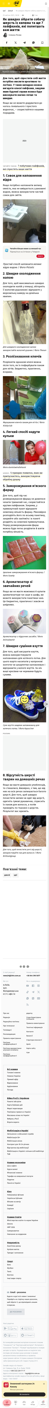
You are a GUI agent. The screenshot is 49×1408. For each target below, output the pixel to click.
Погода (10, 1090)
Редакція (6, 1017)
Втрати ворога (13, 1122)
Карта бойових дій (14, 1105)
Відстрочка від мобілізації (18, 1148)
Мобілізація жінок (14, 1141)
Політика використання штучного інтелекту (12, 1049)
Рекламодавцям (9, 1034)
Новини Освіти (14, 1217)
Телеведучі (7, 1030)
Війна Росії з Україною (18, 1098)
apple (27, 1328)
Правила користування (12, 1038)
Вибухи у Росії (13, 1119)
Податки (10, 1180)
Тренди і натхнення (15, 1253)
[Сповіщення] (46, 3)
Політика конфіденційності (10, 1043)
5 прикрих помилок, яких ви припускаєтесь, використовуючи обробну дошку (22, 476)
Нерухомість (13, 1242)
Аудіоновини (12, 1086)
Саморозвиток (13, 1231)
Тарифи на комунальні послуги (20, 1176)
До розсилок (16, 1312)
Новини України (13, 1076)
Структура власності (34, 1040)
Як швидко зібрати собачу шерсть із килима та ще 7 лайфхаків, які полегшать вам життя (30, 11)
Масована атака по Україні (18, 1115)
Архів (28, 1044)
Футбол (10, 1268)
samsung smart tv (27, 1335)
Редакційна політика (11, 1022)
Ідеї (4, 11)
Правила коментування (35, 1023)
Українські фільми (14, 1198)
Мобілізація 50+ (13, 1137)
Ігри (28, 1052)
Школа (10, 1224)
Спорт (10, 1261)
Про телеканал (9, 1026)
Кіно (9, 1191)
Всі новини (12, 1069)
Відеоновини (12, 1083)
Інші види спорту (14, 1278)
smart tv (10, 1335)
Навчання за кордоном (16, 1234)
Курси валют (12, 1169)
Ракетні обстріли (14, 1101)
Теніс (9, 1271)
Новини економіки (16, 1162)
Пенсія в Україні (13, 1183)
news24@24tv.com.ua (12, 976)
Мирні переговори (14, 1108)
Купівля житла (13, 1249)
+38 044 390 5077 (33, 976)
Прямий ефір (12, 1079)
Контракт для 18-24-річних (18, 1144)
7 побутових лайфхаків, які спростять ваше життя (24, 167)
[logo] (16, 3)
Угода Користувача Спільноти (33, 1018)
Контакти (29, 1032)
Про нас (6, 1013)
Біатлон (10, 1275)
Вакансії (29, 1036)
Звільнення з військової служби (20, 1134)
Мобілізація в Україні (17, 1131)
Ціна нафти (12, 1166)
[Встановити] (24, 1389)
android (10, 1328)
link (27, 985)
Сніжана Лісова (15, 35)
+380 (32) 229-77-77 (17, 1371)
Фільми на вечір (14, 1202)
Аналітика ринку (14, 1246)
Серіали (10, 1209)
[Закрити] (44, 1384)
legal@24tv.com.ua (32, 1373)
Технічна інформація (34, 1027)
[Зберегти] (42, 43)
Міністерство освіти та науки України (22, 1220)
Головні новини (13, 1073)
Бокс (9, 1265)
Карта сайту (30, 1048)
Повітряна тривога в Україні (19, 1112)
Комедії (10, 1205)
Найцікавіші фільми (15, 1195)
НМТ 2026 (11, 1227)
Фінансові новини (14, 1173)
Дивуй (10, 11)
